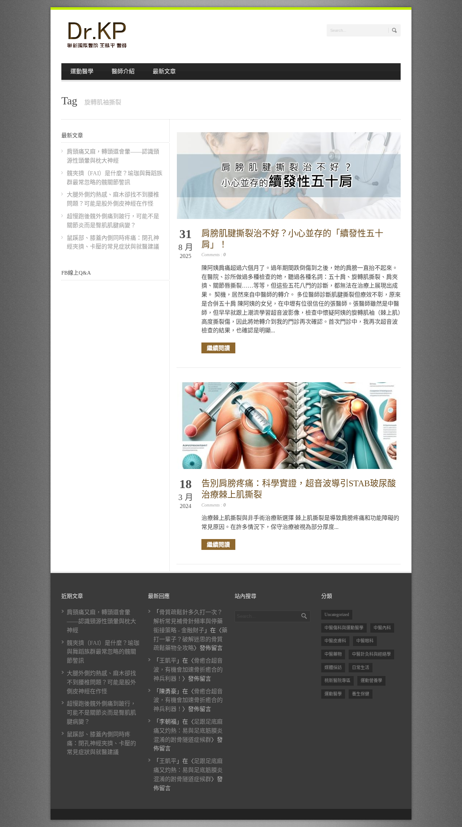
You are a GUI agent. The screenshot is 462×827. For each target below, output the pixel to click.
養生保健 (360, 694)
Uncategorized (336, 614)
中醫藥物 (333, 654)
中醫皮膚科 (335, 640)
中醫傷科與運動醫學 (343, 627)
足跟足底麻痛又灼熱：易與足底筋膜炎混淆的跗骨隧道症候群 (188, 731)
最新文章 (164, 71)
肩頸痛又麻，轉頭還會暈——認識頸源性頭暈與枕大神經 (101, 621)
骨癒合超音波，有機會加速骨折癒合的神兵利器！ (188, 670)
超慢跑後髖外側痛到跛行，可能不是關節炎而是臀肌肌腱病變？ (101, 713)
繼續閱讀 (218, 348)
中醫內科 (382, 627)
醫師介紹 (123, 71)
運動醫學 (81, 71)
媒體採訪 (333, 667)
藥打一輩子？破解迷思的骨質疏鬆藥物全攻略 (190, 639)
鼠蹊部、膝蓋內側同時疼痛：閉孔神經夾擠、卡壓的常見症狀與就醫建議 (101, 743)
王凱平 (167, 661)
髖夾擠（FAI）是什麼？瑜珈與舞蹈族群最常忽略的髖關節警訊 (103, 652)
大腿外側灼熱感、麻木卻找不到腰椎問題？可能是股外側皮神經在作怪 (101, 682)
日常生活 (360, 667)
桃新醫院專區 (337, 680)
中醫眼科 (365, 640)
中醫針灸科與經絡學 (371, 654)
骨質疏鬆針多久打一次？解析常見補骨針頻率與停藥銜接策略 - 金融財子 (188, 621)
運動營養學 (371, 680)
